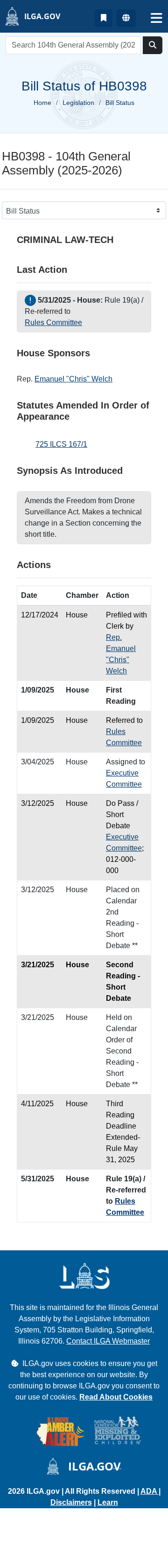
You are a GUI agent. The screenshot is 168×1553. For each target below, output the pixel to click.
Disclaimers (71, 1502)
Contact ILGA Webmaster (108, 1341)
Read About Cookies (116, 1397)
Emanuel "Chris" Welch (73, 379)
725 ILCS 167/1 (61, 444)
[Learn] (103, 18)
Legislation (78, 102)
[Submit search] (152, 45)
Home (42, 102)
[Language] (126, 18)
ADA (149, 1491)
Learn (108, 1502)
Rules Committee (53, 322)
